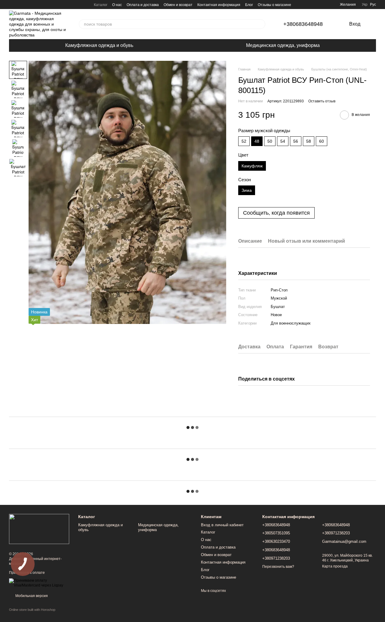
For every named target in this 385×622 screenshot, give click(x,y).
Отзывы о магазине (274, 5)
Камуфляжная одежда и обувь (99, 45)
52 (244, 141)
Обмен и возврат (178, 5)
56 (295, 141)
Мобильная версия (31, 596)
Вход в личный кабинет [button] (222, 525)
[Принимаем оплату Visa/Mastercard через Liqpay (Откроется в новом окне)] (39, 583)
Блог (249, 5)
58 (308, 141)
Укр (365, 4)
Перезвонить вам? (278, 566)
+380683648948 (303, 24)
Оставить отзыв (321, 101)
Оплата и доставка (143, 5)
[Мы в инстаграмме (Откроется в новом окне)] (18, 4)
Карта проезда (335, 566)
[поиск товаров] (260, 24)
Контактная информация (218, 5)
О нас (117, 5)
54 (282, 141)
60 (321, 141)
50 (269, 141)
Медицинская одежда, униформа (283, 45)
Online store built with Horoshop (32, 609)
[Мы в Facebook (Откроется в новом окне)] (11, 4)
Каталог (100, 5)
